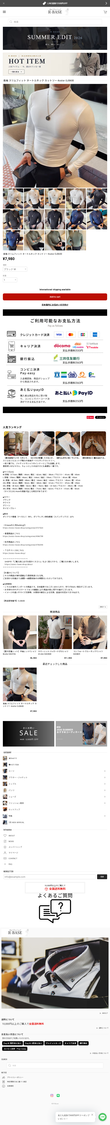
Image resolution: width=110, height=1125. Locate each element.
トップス (12, 784)
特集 (10, 816)
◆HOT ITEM (14, 765)
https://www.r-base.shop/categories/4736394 (23, 545)
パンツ (11, 790)
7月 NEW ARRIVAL (16, 822)
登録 (102, 877)
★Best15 (13, 758)
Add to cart (55, 297)
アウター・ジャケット (18, 777)
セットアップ (14, 810)
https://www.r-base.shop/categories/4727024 (23, 528)
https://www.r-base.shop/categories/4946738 (23, 536)
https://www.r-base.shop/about (19, 564)
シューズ (12, 797)
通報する (103, 607)
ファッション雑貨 (16, 803)
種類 (4, 265)
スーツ (11, 771)
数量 (4, 276)
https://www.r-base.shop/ (14, 553)
